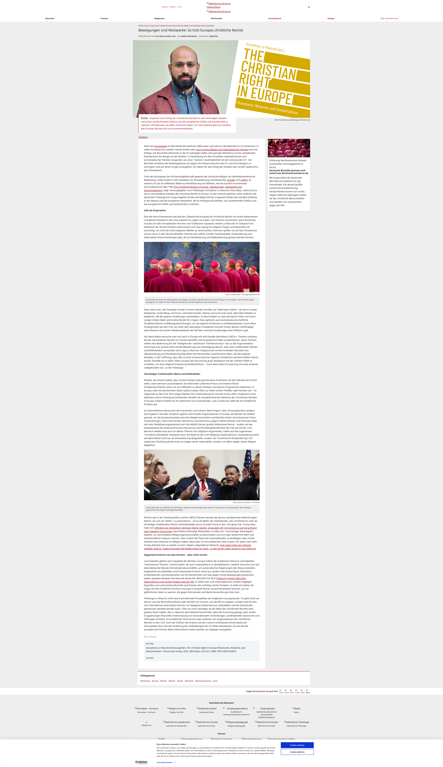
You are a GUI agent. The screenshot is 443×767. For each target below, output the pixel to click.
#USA (215, 681)
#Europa (155, 681)
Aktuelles (173, 7)
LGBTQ (244, 179)
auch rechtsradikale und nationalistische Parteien (222, 149)
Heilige (331, 18)
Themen (104, 18)
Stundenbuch (274, 18)
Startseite (165, 7)
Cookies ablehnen (297, 752)
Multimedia (216, 18)
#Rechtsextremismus (203, 681)
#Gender (172, 681)
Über (389, 18)
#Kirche (180, 681)
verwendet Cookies (164, 762)
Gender (231, 179)
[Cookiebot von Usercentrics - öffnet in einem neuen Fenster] (141, 762)
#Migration (189, 681)
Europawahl (160, 146)
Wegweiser (159, 18)
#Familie (163, 681)
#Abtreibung (145, 681)
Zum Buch (150, 658)
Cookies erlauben (297, 745)
